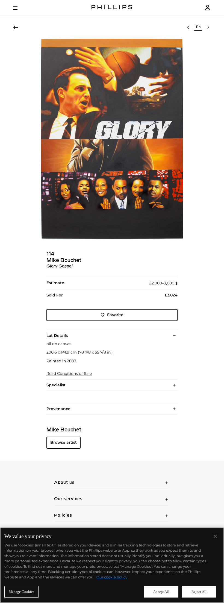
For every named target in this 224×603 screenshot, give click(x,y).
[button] (112, 139)
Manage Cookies (21, 592)
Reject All (199, 592)
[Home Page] (112, 8)
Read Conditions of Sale (69, 373)
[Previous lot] (188, 27)
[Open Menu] (19, 8)
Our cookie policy (111, 577)
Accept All (161, 592)
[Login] (207, 7)
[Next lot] (208, 27)
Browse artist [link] (63, 442)
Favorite (115, 314)
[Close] (215, 536)
